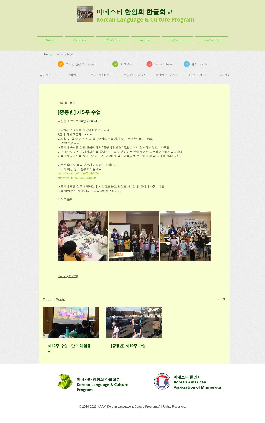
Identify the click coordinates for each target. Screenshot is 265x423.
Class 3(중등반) (68, 276)
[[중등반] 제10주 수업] (134, 322)
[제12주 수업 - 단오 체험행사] (71, 322)
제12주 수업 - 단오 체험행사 (69, 348)
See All (221, 299)
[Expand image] (83, 236)
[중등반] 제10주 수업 (128, 345)
